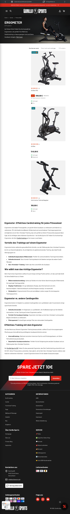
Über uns (7, 438)
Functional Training (10, 405)
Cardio (11, 17)
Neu (6, 421)
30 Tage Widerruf (50, 1)
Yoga (6, 409)
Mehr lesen (19, 37)
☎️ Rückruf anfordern (42, 445)
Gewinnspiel (39, 413)
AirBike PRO (34, 90)
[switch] (6, 507)
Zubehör (7, 417)
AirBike (33, 146)
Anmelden (56, 378)
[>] (64, 1)
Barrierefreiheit (40, 402)
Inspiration (8, 445)
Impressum (39, 417)
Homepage (8, 434)
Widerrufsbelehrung (41, 421)
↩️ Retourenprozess (41, 456)
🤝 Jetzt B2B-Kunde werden (43, 460)
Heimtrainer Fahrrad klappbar (39, 200)
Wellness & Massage (10, 413)
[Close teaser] (60, 502)
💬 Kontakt (39, 441)
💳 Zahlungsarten (41, 453)
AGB (37, 398)
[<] (5, 1)
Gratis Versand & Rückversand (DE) (23, 1)
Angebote (8, 424)
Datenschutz (39, 405)
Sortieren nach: (34, 48)
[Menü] (9, 502)
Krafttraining (8, 398)
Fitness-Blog (8, 441)
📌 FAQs (38, 434)
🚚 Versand (39, 449)
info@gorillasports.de (14, 479)
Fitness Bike (18, 17)
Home (6, 17)
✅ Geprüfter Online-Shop (43, 438)
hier (42, 385)
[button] (11, 11)
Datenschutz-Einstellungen (43, 409)
